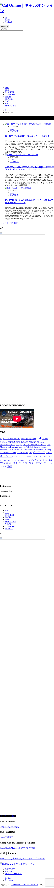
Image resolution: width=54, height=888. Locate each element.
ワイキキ (26, 463)
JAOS (48, 445)
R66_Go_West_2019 (41, 447)
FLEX (17, 445)
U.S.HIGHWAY (22, 453)
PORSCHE (30, 447)
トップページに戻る (9, 223)
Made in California (8, 447)
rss (6, 17)
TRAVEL (9, 99)
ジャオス (30, 456)
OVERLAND (21, 447)
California (3, 442)
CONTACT (10, 869)
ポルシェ (4, 463)
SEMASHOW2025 (31, 450)
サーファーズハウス (19, 456)
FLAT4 (12, 445)
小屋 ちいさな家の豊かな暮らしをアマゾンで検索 (22, 858)
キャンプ (6, 456)
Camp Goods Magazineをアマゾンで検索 (17, 848)
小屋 (9, 466)
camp (11, 441)
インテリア (39, 452)
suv (38, 450)
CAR (7, 101)
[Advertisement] (27, 58)
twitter (7, 20)
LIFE (7, 90)
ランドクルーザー (16, 463)
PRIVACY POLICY (13, 874)
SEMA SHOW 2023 (16, 449)
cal (39, 438)
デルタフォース (11, 460)
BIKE (7, 103)
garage (22, 445)
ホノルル (48, 460)
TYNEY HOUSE (10, 453)
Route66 (3, 449)
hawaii (44, 445)
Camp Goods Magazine (26, 441)
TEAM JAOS (44, 449)
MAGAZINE (10, 106)
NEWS (8, 524)
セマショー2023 (40, 456)
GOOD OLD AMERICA (33, 445)
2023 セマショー (28, 438)
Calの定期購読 (6, 837)
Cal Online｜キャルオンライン (24, 884)
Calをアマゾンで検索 (9, 827)
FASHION (9, 92)
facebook (8, 22)
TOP (7, 88)
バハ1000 (40, 460)
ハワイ (33, 459)
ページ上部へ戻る (8, 816)
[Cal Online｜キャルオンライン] (27, 11)
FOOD (8, 97)
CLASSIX (14, 131)
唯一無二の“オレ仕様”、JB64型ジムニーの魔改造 (27, 136)
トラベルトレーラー (22, 460)
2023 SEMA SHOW (11, 438)
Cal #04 (45, 439)
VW (30, 452)
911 (1, 439)
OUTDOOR (10, 94)
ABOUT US (10, 871)
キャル (49, 453)
